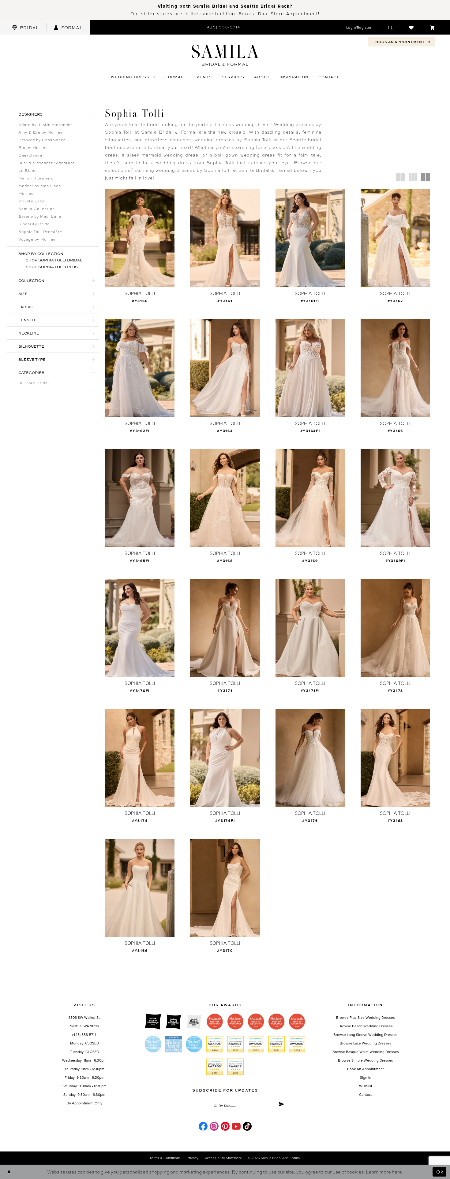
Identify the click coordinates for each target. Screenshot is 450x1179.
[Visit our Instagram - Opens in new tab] (214, 1126)
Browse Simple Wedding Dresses (365, 1060)
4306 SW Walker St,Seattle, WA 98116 (84, 1021)
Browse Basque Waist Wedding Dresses (365, 1052)
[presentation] (139, 238)
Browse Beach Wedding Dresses (366, 1026)
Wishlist (365, 1086)
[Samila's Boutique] (225, 55)
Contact (365, 1094)
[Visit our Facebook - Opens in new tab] (203, 1126)
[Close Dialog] (9, 1171)
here (397, 1171)
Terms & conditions (165, 1158)
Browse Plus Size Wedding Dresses (365, 1017)
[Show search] (390, 27)
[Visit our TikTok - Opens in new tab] (247, 1126)
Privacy (192, 1158)
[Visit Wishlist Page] (411, 27)
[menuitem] (25, 27)
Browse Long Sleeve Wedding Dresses (365, 1035)
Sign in (365, 1077)
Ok (439, 1171)
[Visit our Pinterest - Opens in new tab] (225, 1126)
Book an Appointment (365, 1069)
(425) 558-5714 (84, 1035)
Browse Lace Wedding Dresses (365, 1043)
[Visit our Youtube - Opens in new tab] (236, 1126)
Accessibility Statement (223, 1158)
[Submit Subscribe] (281, 1105)
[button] (359, 27)
